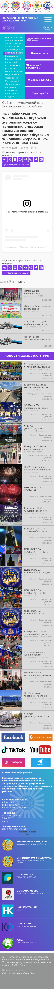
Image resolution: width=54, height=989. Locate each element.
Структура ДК (40, 93)
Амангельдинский (13, 40)
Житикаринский (13, 53)
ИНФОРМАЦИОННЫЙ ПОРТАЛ (41, 40)
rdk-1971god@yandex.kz (15, 829)
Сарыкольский (12, 78)
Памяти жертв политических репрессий (37, 338)
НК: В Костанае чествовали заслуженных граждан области (37, 675)
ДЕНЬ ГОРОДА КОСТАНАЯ (32, 489)
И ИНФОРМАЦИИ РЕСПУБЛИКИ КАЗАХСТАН (34, 860)
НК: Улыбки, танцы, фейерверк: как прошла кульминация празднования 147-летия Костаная (37, 469)
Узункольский (12, 81)
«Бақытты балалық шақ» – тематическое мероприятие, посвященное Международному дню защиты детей (37, 308)
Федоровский (12, 84)
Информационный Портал (30, 892)
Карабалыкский (13, 59)
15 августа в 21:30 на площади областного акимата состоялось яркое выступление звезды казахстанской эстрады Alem (36, 531)
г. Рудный (10, 96)
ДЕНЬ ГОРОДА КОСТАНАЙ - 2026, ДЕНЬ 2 (37, 572)
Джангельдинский (13, 49)
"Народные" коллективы (33, 66)
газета (26, 908)
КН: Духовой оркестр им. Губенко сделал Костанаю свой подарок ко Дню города (37, 654)
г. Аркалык (10, 87)
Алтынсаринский (13, 37)
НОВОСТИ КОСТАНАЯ (26, 924)
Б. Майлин (10, 68)
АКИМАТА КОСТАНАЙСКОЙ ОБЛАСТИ (33, 842)
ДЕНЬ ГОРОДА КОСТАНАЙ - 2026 (34, 612)
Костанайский (12, 65)
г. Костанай (11, 90)
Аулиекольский (13, 43)
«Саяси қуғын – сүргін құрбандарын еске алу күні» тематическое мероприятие (36, 324)
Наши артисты (39, 53)
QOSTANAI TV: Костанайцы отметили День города (36, 407)
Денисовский (12, 46)
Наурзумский (12, 74)
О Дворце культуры (39, 80)
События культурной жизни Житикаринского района (25, 104)
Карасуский (11, 62)
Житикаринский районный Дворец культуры (20, 19)
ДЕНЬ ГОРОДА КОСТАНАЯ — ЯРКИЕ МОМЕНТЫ (36, 551)
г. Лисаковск (11, 93)
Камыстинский (12, 56)
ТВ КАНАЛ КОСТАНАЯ (26, 875)
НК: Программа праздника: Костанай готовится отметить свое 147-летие (37, 695)
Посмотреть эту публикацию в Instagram (26, 212)
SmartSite (29, 973)
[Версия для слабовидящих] (13, 28)
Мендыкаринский (13, 71)
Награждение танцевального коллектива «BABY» (34, 293)
